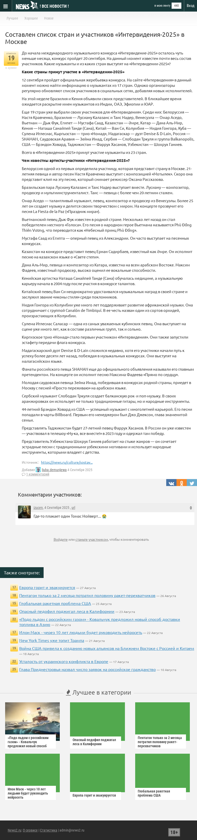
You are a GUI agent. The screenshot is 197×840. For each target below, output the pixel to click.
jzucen (38, 508)
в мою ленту (162, 5)
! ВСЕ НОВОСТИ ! (54, 6)
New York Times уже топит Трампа (51, 640)
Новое (49, 18)
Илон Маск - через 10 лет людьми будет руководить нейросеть (80, 632)
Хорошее (31, 18)
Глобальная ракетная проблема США (55, 603)
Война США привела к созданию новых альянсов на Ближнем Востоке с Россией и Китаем (106, 648)
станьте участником (91, 539)
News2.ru (14, 830)
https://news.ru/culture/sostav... (67, 462)
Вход (190, 5)
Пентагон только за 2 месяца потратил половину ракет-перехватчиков (87, 595)
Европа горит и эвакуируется (47, 587)
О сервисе (30, 830)
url (73, 508)
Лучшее (12, 18)
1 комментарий (37, 474)
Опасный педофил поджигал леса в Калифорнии (66, 611)
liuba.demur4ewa (54, 470)
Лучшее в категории (101, 692)
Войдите (61, 539)
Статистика (48, 830)
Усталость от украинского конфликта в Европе (63, 661)
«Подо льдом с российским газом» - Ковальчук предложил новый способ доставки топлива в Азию (28, 744)
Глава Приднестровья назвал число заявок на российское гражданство (87, 669)
